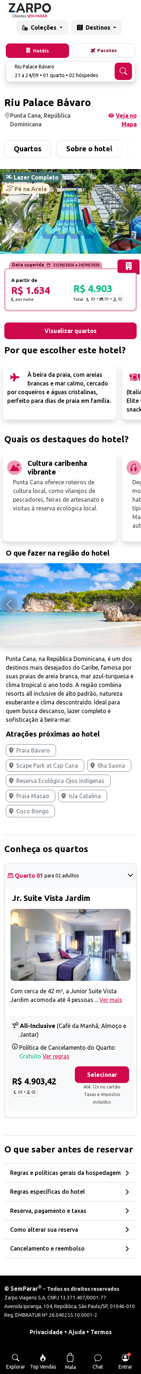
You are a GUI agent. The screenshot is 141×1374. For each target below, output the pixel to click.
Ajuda (76, 1332)
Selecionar (102, 1074)
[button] (70, 71)
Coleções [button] (44, 27)
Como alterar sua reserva (44, 1229)
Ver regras (56, 1056)
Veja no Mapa (126, 119)
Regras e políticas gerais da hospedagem (65, 1172)
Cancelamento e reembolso (47, 1248)
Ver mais (110, 999)
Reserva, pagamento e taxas (48, 1210)
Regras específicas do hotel (47, 1191)
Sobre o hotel (89, 148)
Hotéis (41, 51)
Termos (101, 1332)
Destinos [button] (99, 27)
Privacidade (46, 1332)
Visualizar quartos (70, 331)
